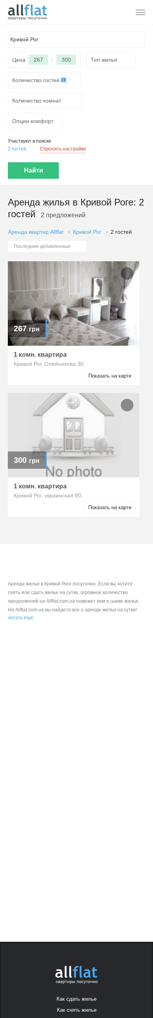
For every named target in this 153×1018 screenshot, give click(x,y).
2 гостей (17, 149)
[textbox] (76, 39)
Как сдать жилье (76, 999)
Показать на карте (109, 376)
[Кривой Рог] (27, 12)
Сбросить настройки (63, 149)
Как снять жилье (77, 1010)
